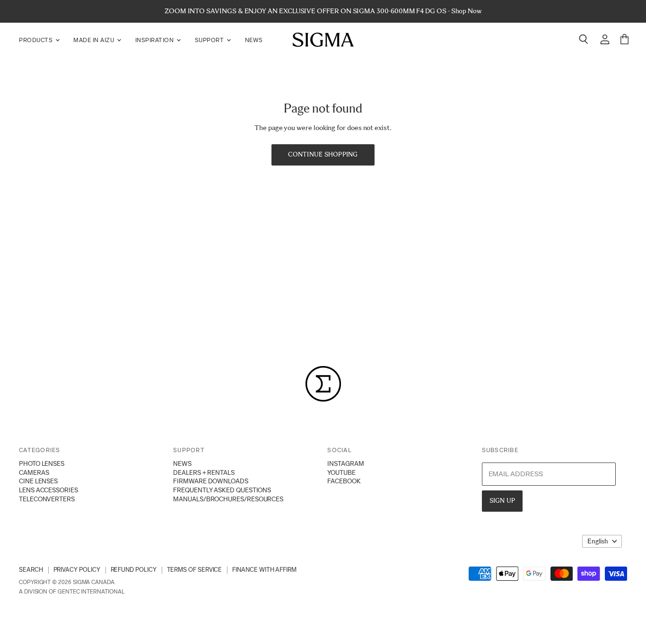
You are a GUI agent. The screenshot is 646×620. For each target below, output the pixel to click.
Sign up (502, 500)
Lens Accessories (48, 490)
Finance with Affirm (264, 569)
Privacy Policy (76, 569)
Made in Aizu (94, 40)
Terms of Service (194, 569)
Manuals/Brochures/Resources (228, 499)
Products (36, 40)
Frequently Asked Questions (222, 490)
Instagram (345, 463)
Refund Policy (134, 569)
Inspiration (155, 40)
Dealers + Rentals (204, 472)
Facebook (343, 481)
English (597, 541)
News (254, 40)
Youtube (341, 472)
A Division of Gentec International (71, 591)
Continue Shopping (323, 154)
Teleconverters (47, 499)
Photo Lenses (41, 463)
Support (210, 40)
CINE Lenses (38, 481)
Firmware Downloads (210, 481)
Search (31, 569)
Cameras (34, 472)
